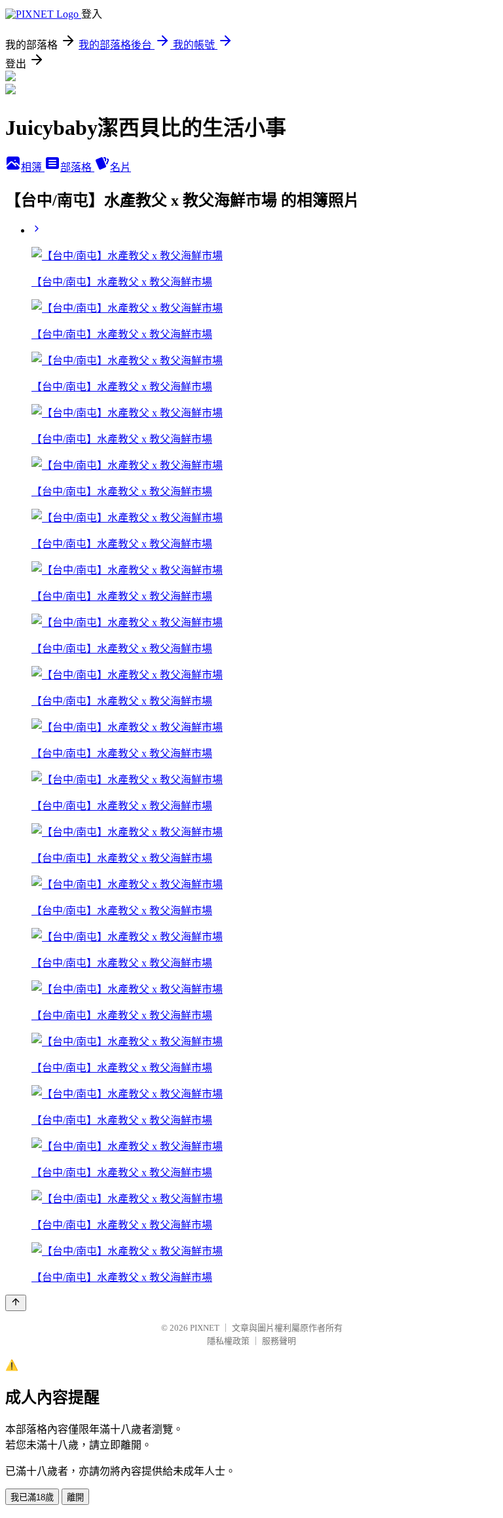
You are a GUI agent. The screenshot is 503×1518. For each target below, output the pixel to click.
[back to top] (15, 1303)
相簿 (33, 167)
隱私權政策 (228, 1341)
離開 (75, 1497)
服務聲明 (279, 1341)
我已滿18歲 (32, 1497)
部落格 (77, 167)
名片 (120, 167)
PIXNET (204, 1328)
